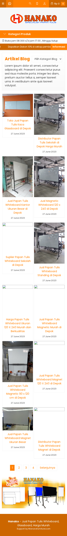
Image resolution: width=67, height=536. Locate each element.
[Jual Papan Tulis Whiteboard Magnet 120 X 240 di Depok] (49, 356)
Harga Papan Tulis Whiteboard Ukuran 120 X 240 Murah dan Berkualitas (17, 325)
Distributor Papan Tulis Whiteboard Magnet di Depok (49, 446)
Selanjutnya (47, 468)
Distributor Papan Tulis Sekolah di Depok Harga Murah (49, 142)
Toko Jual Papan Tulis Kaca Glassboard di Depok (17, 124)
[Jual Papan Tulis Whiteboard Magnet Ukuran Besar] (17, 419)
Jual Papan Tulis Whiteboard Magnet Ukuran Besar (18, 438)
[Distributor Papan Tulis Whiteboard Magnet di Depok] (49, 422)
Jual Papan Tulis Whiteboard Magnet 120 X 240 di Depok (49, 379)
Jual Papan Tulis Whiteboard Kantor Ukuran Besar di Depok (17, 207)
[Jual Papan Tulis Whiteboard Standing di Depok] (49, 243)
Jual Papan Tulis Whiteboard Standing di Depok (49, 271)
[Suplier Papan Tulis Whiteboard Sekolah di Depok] (17, 238)
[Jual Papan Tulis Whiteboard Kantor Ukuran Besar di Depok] (17, 176)
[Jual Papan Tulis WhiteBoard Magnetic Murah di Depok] (49, 300)
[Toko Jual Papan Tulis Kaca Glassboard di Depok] (17, 105)
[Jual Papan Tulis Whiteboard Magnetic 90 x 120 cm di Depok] (17, 361)
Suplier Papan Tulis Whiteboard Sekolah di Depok (18, 261)
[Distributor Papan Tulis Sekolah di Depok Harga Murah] (49, 114)
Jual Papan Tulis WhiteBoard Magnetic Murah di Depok (49, 325)
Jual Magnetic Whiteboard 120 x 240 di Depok (49, 205)
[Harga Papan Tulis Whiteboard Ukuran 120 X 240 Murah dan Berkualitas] (17, 300)
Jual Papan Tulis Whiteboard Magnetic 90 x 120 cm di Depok (17, 392)
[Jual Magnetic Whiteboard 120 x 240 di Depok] (49, 176)
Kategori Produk (19, 34)
